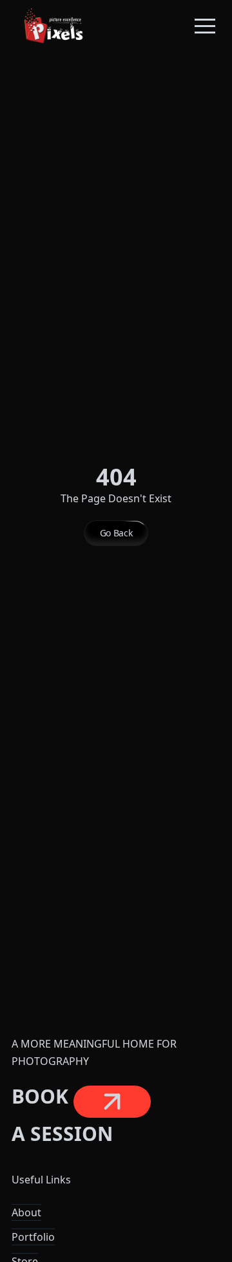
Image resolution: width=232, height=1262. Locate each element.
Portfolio (33, 1237)
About (26, 1212)
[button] (204, 25)
